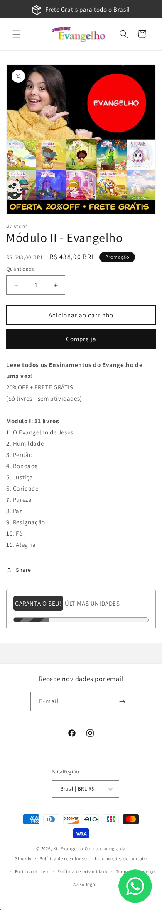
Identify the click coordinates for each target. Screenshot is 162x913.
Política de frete (32, 871)
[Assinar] (122, 701)
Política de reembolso (63, 858)
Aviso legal (85, 884)
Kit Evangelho (68, 848)
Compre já (81, 339)
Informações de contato (121, 858)
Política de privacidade (82, 871)
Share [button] (23, 570)
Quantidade (20, 268)
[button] (16, 34)
